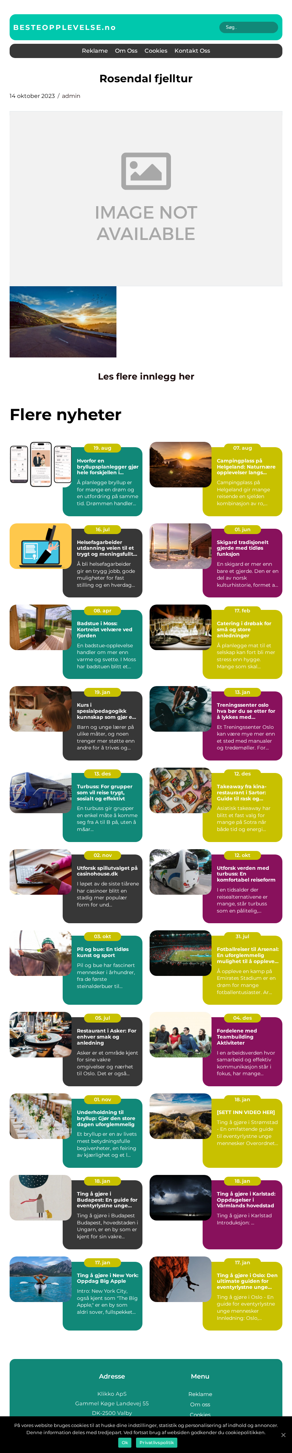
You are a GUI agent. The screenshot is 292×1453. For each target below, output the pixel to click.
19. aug (102, 448)
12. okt (242, 855)
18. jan (242, 1099)
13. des (102, 773)
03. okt (102, 936)
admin (71, 96)
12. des (242, 773)
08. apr (102, 610)
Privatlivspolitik (157, 1442)
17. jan (102, 1262)
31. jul (242, 936)
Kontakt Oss (192, 50)
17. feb (242, 610)
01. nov (102, 1099)
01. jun (243, 529)
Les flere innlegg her (146, 376)
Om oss (126, 50)
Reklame (95, 50)
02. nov (103, 855)
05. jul (102, 1018)
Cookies (156, 50)
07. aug (242, 448)
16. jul (103, 529)
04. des (242, 1018)
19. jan (102, 692)
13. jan (242, 692)
